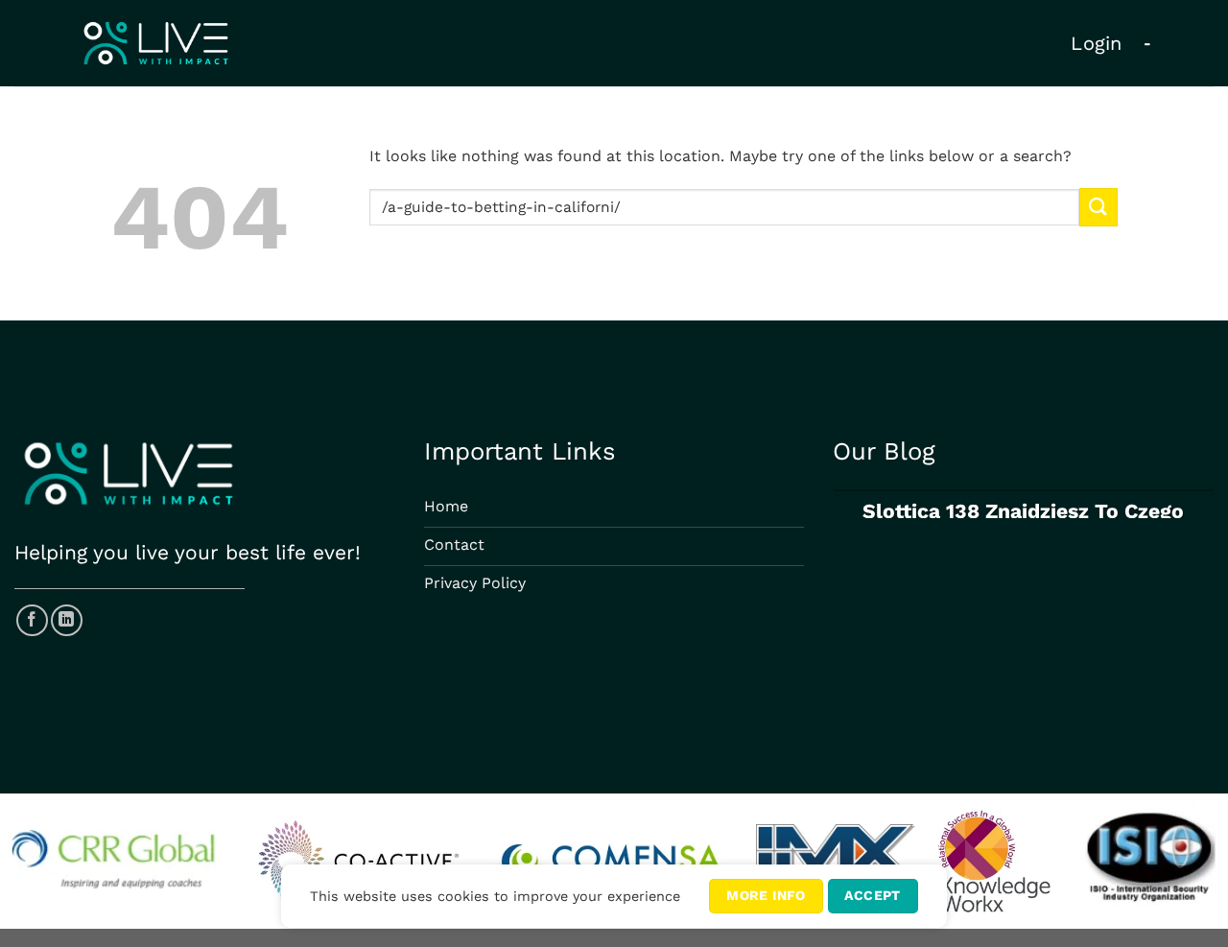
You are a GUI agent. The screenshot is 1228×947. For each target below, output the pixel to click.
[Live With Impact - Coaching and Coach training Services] (156, 43)
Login (1096, 43)
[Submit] (1098, 206)
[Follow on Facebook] (32, 620)
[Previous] (851, 519)
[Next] (1195, 519)
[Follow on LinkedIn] (67, 620)
